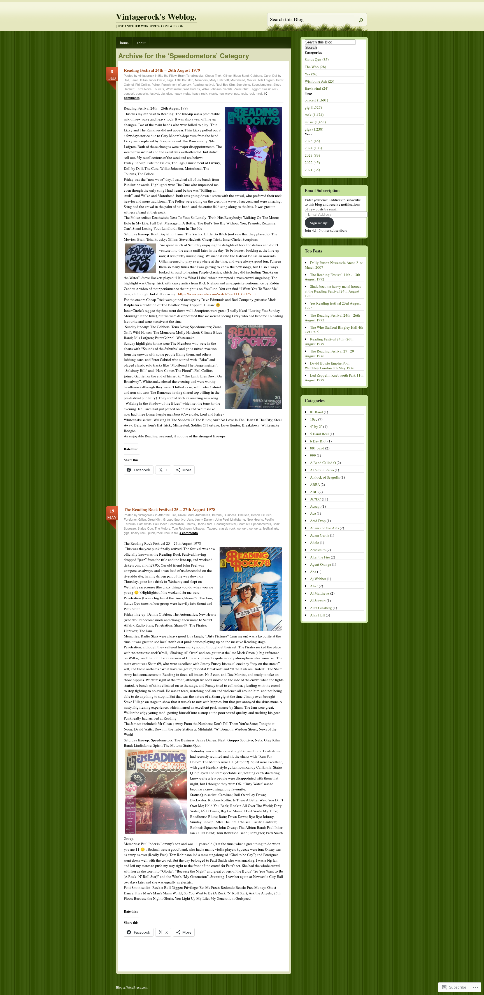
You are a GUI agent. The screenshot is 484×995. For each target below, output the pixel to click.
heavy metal (182, 93)
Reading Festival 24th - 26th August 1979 (329, 341)
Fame (134, 80)
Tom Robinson (182, 528)
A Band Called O (323, 462)
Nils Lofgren (266, 80)
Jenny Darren (204, 519)
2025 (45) (312, 140)
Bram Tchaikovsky (190, 75)
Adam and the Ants (324, 527)
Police (156, 84)
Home (124, 42)
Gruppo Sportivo (174, 519)
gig (163, 93)
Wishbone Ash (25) (319, 81)
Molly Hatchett (219, 80)
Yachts (227, 89)
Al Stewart (318, 600)
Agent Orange (320, 564)
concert (129, 93)
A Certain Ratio (322, 469)
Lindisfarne (237, 519)
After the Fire (167, 514)
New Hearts (255, 519)
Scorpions (243, 84)
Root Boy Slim (225, 84)
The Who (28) (315, 66)
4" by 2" (316, 426)
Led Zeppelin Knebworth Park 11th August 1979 (334, 377)
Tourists (158, 89)
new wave (225, 93)
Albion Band (186, 514)
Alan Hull (317, 615)
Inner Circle (157, 80)
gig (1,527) (313, 107)
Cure (267, 75)
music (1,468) (315, 121)
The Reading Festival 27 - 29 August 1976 (329, 353)
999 (313, 455)
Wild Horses (191, 89)
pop (236, 93)
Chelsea (243, 514)
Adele (314, 542)
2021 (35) (312, 169)
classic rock (270, 89)
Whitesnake (174, 89)
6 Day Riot (318, 441)
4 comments (189, 533)
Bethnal (217, 514)
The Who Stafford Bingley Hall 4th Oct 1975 (334, 330)
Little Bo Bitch (184, 80)
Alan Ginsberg (321, 607)
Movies (252, 80)
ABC (314, 491)
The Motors (162, 528)
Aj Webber (318, 578)
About (141, 42)
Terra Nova (144, 89)
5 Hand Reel (319, 433)
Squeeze (130, 528)
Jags (170, 80)
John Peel (222, 519)
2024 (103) (313, 147)
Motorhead (238, 80)
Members (201, 80)
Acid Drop (318, 520)
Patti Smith (144, 523)
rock (244, 93)
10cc (313, 419)
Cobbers (256, 75)
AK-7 (314, 585)
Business (230, 514)
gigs (169, 93)
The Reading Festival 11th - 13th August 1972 (332, 277)
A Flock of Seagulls (325, 477)
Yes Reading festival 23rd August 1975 (333, 305)
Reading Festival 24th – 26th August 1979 (162, 70)
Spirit (276, 523)
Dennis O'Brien (261, 514)
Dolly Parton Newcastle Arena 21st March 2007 (334, 265)
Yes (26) (311, 73)
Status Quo (145, 528)
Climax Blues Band (236, 75)
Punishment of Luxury (176, 84)
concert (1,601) (316, 100)
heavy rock (199, 93)
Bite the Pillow (167, 75)
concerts (142, 93)
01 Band (316, 411)
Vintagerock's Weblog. (156, 16)
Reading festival (203, 84)
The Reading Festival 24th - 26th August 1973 (332, 318)
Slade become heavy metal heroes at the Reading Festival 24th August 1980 (333, 291)
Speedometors (262, 84)
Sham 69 (244, 523)
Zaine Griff (241, 89)
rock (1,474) (314, 114)
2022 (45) (312, 162)
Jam (190, 519)
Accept (315, 506)
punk (151, 532)
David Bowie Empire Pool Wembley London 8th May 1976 (329, 365)
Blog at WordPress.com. (132, 987)
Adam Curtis (319, 535)
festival (154, 93)
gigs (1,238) (314, 129)
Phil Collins (142, 84)
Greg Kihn (154, 519)
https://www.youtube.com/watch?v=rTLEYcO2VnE (217, 293)
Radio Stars (205, 523)
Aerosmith (318, 549)
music (213, 93)
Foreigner (130, 519)
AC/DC (315, 499)
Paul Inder (160, 523)
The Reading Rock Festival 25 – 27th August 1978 (169, 509)
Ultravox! (199, 528)
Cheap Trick (213, 75)
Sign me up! (319, 222)
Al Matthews (319, 593)
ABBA (315, 484)
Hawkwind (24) (316, 88)
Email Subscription (322, 190)
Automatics (202, 514)
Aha (313, 571)
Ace (313, 513)
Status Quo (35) (317, 59)
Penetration (176, 523)
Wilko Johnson (212, 89)
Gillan (144, 80)
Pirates (190, 523)
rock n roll (255, 93)
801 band (317, 448)
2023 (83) (312, 155)
